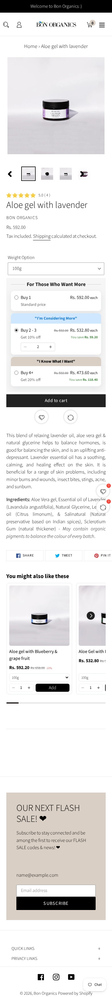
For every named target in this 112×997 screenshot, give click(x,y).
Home (30, 46)
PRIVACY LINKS (24, 958)
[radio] (56, 301)
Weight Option (21, 257)
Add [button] (52, 688)
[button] (13, 687)
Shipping (42, 236)
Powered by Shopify (75, 993)
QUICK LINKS (22, 948)
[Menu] (102, 24)
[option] (28, 173)
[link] (39, 616)
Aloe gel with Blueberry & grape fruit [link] (33, 655)
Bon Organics (45, 993)
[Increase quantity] (50, 347)
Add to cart (56, 400)
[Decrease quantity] (25, 347)
